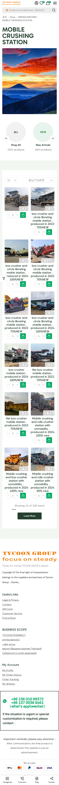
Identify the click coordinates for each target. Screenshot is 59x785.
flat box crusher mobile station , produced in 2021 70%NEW (42, 378)
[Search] (54, 12)
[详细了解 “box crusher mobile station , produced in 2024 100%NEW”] (23, 388)
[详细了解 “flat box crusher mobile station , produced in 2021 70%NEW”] (49, 388)
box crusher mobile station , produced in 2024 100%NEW (16, 378)
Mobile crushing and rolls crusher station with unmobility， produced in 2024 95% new (42, 486)
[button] (36, 3)
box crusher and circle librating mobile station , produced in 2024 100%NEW (42, 328)
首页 (4, 20)
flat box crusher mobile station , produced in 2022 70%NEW (16, 427)
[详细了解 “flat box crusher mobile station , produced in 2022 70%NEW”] (23, 437)
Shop (12, 20)
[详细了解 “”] (23, 218)
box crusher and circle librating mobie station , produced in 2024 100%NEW (16, 276)
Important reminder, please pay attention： (30, 742)
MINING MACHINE (27, 20)
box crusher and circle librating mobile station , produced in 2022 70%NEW (42, 224)
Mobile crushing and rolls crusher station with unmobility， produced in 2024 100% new (42, 430)
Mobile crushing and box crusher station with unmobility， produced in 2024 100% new (16, 486)
